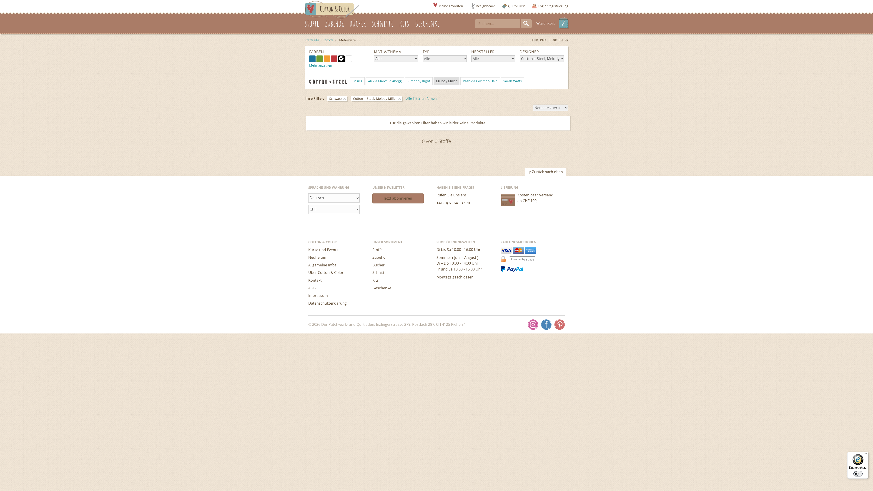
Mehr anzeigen (320, 65)
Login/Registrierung (553, 6)
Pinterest (559, 324)
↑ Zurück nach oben (545, 171)
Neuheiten (317, 257)
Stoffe (329, 40)
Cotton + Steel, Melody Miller (375, 98)
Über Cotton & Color (326, 272)
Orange (327, 58)
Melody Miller (446, 81)
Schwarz (341, 58)
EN (561, 40)
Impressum (318, 295)
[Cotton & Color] (332, 9)
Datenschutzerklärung (327, 303)
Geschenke (381, 288)
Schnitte (379, 272)
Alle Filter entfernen (421, 98)
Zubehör (379, 257)
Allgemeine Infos (322, 265)
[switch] (858, 473)
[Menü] (865, 454)
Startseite (312, 40)
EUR (535, 40)
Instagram (533, 324)
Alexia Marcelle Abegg (385, 81)
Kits (375, 280)
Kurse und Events (323, 249)
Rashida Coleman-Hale (480, 81)
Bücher (378, 265)
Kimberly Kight (419, 81)
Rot (334, 58)
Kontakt (315, 280)
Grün (319, 58)
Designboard (485, 6)
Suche (526, 23)
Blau (312, 58)
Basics (357, 81)
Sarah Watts (512, 81)
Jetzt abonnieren (398, 198)
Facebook (546, 324)
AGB (312, 288)
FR (566, 40)
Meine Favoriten (451, 6)
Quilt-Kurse (517, 6)
